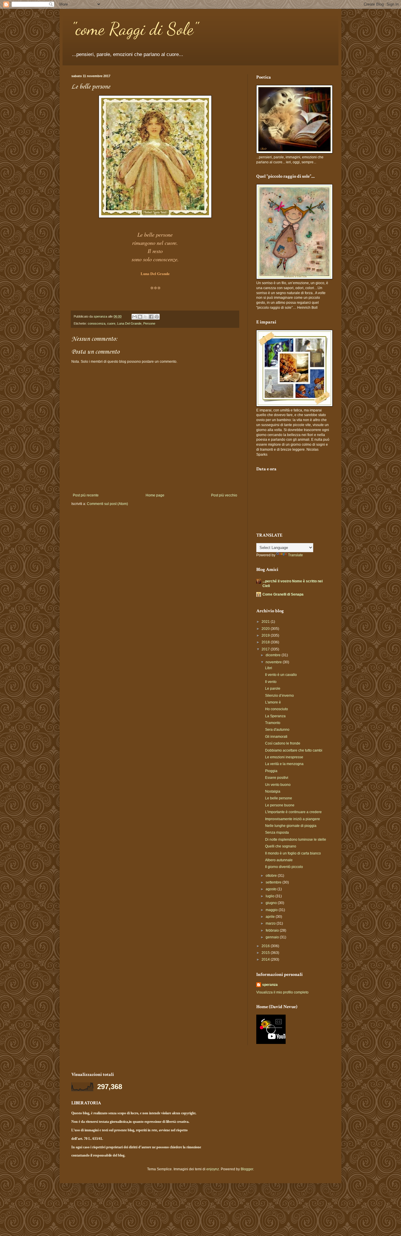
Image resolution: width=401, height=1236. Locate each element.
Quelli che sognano (280, 846)
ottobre (272, 876)
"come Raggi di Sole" (134, 28)
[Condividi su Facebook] (151, 317)
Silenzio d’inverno (279, 696)
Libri (268, 668)
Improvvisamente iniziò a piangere (292, 819)
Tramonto (272, 723)
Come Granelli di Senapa (283, 594)
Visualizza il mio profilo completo (282, 992)
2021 (266, 622)
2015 (266, 953)
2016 (266, 946)
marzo (271, 923)
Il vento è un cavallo (281, 675)
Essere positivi (276, 778)
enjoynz (212, 1169)
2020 (266, 629)
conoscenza (96, 323)
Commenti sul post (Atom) (107, 504)
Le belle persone (278, 798)
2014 (266, 959)
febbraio (273, 930)
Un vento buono (278, 785)
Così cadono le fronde (282, 743)
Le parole (272, 688)
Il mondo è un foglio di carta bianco (293, 853)
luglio (270, 896)
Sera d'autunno (277, 730)
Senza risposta (277, 832)
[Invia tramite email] (134, 317)
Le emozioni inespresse (284, 757)
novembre (274, 662)
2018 (266, 642)
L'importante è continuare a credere (293, 812)
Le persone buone (279, 805)
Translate (295, 555)
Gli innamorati (276, 737)
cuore (111, 323)
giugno (272, 903)
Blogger (247, 1169)
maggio (272, 910)
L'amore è (273, 702)
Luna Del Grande (129, 323)
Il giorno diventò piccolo (284, 867)
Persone (149, 323)
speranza (270, 985)
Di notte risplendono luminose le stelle (295, 839)
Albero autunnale (279, 860)
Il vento (271, 682)
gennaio (273, 937)
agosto (271, 889)
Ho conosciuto (276, 709)
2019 (266, 635)
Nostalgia (272, 791)
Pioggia (271, 771)
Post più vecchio (224, 495)
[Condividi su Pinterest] (157, 317)
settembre (274, 882)
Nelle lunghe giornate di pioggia (290, 826)
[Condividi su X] (146, 317)
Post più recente (86, 495)
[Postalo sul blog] (140, 317)
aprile (271, 917)
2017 (266, 649)
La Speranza (275, 716)
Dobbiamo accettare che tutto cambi (293, 750)
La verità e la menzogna (284, 764)
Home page (155, 495)
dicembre (274, 655)
